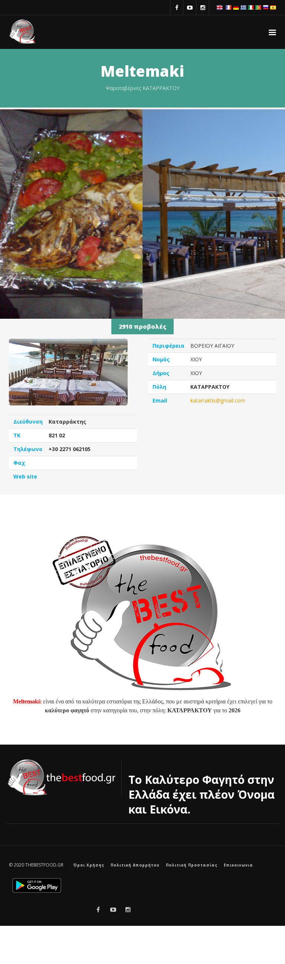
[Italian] (251, 6)
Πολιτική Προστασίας (191, 865)
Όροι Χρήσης (88, 865)
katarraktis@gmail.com (217, 400)
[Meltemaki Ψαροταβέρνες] (71, 235)
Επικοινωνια (238, 865)
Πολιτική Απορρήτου (135, 865)
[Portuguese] (258, 6)
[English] (220, 6)
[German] (236, 6)
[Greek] (243, 6)
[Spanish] (273, 6)
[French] (229, 6)
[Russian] (266, 6)
